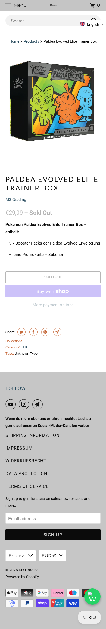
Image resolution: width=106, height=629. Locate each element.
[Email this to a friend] (56, 332)
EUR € (49, 555)
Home (14, 41)
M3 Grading (15, 199)
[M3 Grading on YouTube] (11, 404)
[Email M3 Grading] (38, 404)
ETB (24, 347)
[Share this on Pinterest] (44, 332)
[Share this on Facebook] (33, 332)
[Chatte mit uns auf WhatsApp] (92, 596)
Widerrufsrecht (25, 460)
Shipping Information (32, 435)
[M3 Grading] (53, 5)
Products (31, 41)
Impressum (19, 448)
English (17, 555)
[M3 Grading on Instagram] (25, 404)
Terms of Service (27, 486)
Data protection (26, 473)
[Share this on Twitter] (21, 332)
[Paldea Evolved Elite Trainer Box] (53, 101)
